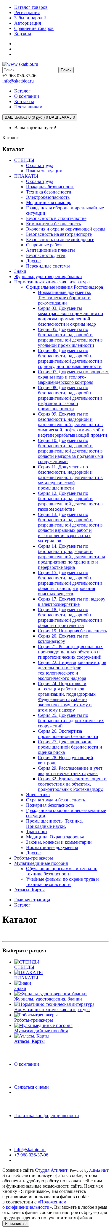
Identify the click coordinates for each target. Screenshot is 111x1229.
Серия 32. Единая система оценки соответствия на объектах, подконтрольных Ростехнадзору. (72, 784)
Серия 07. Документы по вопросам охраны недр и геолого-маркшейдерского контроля (73, 377)
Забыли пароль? (30, 17)
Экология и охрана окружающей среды (65, 228)
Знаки (20, 271)
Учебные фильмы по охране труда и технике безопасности (62, 882)
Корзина (22, 33)
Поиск (66, 70)
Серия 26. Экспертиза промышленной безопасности (68, 734)
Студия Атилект (51, 1170)
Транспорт (36, 831)
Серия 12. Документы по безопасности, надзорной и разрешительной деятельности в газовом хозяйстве (70, 501)
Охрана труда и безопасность (55, 799)
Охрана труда (39, 165)
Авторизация (27, 23)
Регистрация (27, 12)
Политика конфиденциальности (46, 1115)
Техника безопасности (48, 191)
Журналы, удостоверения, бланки (48, 276)
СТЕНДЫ (24, 160)
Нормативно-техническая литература (52, 281)
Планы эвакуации (44, 170)
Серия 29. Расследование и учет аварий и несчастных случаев (70, 771)
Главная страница (32, 899)
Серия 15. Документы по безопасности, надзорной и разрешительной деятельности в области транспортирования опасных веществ (70, 583)
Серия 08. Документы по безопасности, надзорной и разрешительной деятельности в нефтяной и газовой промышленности (70, 398)
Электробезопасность (48, 197)
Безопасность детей (45, 255)
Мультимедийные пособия (41, 863)
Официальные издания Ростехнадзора (64, 287)
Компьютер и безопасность (53, 223)
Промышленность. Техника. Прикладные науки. (54, 823)
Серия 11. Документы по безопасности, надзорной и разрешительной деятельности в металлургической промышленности (70, 477)
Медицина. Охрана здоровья (55, 836)
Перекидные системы (48, 265)
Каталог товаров (31, 7)
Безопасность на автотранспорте (59, 234)
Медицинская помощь (48, 202)
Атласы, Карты (29, 889)
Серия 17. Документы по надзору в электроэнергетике (71, 601)
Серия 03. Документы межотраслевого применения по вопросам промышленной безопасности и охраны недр (70, 316)
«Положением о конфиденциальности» (34, 1204)
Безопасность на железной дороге (60, 239)
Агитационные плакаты (50, 250)
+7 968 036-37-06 (31, 1154)
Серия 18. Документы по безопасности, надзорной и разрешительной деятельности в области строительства (70, 617)
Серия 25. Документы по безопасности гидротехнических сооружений (71, 720)
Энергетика (38, 794)
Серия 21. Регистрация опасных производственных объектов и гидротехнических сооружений (70, 652)
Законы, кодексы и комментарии (59, 842)
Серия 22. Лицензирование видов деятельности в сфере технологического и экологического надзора (72, 670)
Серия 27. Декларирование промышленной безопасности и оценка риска (70, 747)
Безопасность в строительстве (56, 218)
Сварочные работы (45, 244)
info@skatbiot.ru (18, 80)
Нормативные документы (52, 847)
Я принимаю (16, 1223)
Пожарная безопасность (50, 186)
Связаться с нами (31, 1087)
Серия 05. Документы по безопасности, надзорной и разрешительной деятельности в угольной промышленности (70, 337)
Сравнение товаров (34, 28)
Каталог (22, 904)
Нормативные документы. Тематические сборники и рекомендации (64, 297)
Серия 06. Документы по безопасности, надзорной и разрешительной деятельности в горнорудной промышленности (70, 358)
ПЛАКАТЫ (26, 176)
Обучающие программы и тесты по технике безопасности (61, 871)
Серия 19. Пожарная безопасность (72, 630)
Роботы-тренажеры (33, 857)
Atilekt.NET (99, 1170)
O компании (26, 1064)
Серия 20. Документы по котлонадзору (63, 638)
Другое (33, 260)
